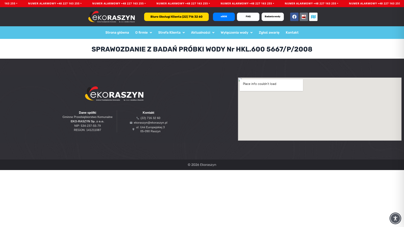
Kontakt (292, 32)
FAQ (248, 16)
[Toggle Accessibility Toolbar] (395, 218)
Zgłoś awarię (269, 32)
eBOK (224, 16)
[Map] (313, 17)
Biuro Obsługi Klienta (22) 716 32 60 (176, 16)
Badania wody (272, 16)
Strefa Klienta (169, 32)
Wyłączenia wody (234, 32)
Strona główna (117, 32)
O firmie (141, 32)
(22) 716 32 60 (150, 118)
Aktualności (200, 32)
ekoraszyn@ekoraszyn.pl (150, 122)
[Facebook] (294, 17)
